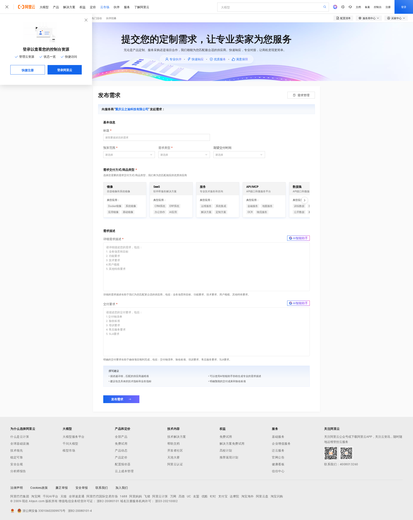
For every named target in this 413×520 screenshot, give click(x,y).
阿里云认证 (175, 464)
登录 (403, 7)
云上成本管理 (124, 471)
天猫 (63, 496)
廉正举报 (61, 487)
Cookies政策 (39, 487)
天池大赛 (173, 457)
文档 (358, 7)
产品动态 (121, 450)
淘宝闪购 (277, 496)
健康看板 (278, 464)
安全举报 (82, 487)
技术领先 (16, 450)
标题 (106, 130)
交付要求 (109, 304)
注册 (388, 7)
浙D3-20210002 (166, 501)
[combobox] (126, 154)
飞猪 (147, 496)
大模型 (44, 7)
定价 (93, 7)
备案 (367, 7)
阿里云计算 (160, 496)
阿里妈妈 (135, 496)
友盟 (196, 496)
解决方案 (69, 7)
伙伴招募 (111, 18)
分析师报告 (18, 471)
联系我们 (102, 487)
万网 (173, 496)
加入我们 (122, 487)
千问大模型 (70, 443)
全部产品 (121, 436)
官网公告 (278, 457)
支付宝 (223, 496)
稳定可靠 (16, 457)
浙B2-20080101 (108, 501)
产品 (56, 7)
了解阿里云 (141, 7)
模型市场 (69, 450)
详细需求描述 (112, 239)
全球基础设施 (19, 443)
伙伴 (117, 7)
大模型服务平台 (74, 436)
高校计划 (226, 450)
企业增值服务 (281, 443)
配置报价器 (123, 464)
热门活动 (96, 18)
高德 (182, 496)
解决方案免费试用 (232, 443)
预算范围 (109, 147)
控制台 (378, 7)
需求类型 (164, 147)
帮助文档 (173, 443)
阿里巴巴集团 (19, 496)
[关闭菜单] (7, 7)
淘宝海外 (247, 496)
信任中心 (278, 471)
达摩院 (234, 496)
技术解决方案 (176, 436)
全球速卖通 (77, 496)
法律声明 (16, 487)
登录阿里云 (64, 70)
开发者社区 (175, 450)
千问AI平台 (50, 496)
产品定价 (121, 457)
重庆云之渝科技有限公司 (131, 109)
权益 (83, 7)
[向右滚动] (304, 200)
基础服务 (278, 436)
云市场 (104, 7)
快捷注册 (28, 70)
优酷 (205, 496)
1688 (123, 496)
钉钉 (213, 496)
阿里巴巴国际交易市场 (102, 496)
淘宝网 (36, 496)
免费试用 (121, 443)
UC (189, 496)
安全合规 (16, 464)
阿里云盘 (262, 496)
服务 (127, 7)
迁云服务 (278, 450)
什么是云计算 (19, 436)
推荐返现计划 (229, 457)
